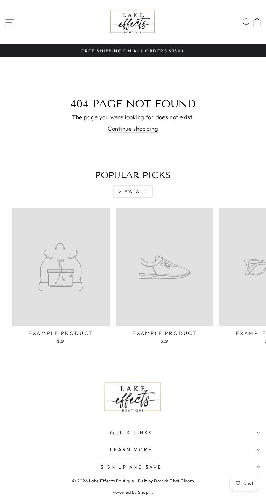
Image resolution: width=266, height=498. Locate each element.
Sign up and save (131, 467)
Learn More (131, 449)
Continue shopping (133, 128)
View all (133, 191)
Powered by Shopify (133, 492)
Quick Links (131, 432)
